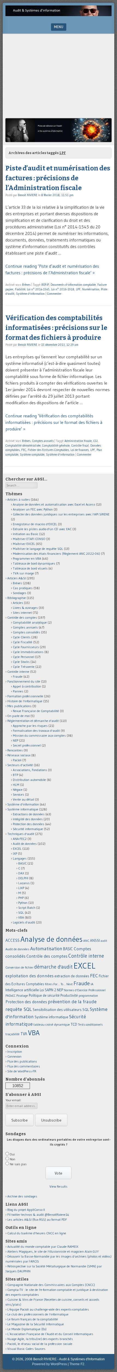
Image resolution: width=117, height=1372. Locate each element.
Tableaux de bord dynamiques (34, 563)
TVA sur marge (23, 573)
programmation (88, 996)
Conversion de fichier (19, 967)
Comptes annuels (43, 441)
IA (92, 984)
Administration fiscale (78, 441)
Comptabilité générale (56, 445)
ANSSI (95, 940)
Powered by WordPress (49, 1364)
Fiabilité (20, 289)
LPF (78, 289)
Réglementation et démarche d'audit (33, 721)
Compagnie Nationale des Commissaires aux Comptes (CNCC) (51, 1285)
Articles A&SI (16, 578)
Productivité (69, 995)
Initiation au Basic (25, 534)
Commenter (54, 294)
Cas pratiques (23, 588)
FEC (23, 450)
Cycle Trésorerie (24, 667)
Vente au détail (23, 799)
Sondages (19, 593)
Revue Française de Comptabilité (36, 711)
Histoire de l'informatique (24, 701)
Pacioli (17, 760)
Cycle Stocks (21, 662)
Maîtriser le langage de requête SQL (38, 549)
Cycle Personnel (23, 657)
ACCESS (12, 940)
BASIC (22, 863)
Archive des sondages (22, 1196)
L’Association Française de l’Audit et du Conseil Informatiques (50, 1334)
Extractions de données (29, 814)
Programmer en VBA (27, 558)
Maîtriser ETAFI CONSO (29, 539)
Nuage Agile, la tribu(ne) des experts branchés (40, 1339)
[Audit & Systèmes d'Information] (58, 14)
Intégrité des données (28, 819)
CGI (95, 441)
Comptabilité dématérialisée (23, 445)
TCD (74, 1024)
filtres (49, 984)
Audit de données (25, 844)
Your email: (13, 1100)
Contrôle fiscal (80, 445)
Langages (20, 858)
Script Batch (26, 907)
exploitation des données (29, 975)
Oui (12, 1154)
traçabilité (12, 1034)
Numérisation (90, 289)
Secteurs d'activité (20, 765)
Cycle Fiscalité (22, 642)
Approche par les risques (30, 726)
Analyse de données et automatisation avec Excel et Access (54, 504)
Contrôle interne (18, 671)
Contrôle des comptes (22, 617)
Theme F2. (77, 1364)
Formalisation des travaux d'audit (36, 730)
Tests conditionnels (90, 1024)
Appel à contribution (27, 686)
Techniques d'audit (20, 834)
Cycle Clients (21, 637)
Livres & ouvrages (25, 608)
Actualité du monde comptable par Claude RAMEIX (42, 1246)
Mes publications (19, 706)
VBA (21, 917)
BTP (15, 775)
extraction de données (71, 976)
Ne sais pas (18, 1164)
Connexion (14, 1056)
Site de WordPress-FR (21, 1071)
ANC (86, 941)
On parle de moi (18, 716)
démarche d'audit (53, 967)
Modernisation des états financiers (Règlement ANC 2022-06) (56, 553)
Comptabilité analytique (30, 622)
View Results (58, 1186)
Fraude (18, 676)
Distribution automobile (29, 780)
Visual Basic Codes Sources (26, 1349)
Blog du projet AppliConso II (26, 1210)
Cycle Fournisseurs (26, 647)
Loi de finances (79, 450)
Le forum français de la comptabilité (32, 1319)
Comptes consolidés (26, 632)
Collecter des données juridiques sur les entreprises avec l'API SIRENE (61, 514)
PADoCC (10, 996)
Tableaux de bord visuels (30, 568)
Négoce (18, 789)
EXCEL (17, 848)
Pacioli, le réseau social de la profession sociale (39, 1344)
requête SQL (18, 1009)
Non (12, 1159)
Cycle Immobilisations (28, 652)
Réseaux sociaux (18, 755)
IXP (15, 853)
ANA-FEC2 (20, 839)
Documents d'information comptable (73, 285)
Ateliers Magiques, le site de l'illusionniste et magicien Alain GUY (53, 1251)
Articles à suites (18, 499)
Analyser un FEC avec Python (33, 509)
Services (18, 794)
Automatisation (46, 948)
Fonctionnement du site (23, 681)
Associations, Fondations (30, 770)
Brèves (26, 285)
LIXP (21, 888)
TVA (23, 1033)
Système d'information (30, 294)
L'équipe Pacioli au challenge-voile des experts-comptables (48, 1309)
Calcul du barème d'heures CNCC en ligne (36, 1233)
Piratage (22, 995)
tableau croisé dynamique (51, 1024)
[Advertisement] (58, 77)
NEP (15, 740)
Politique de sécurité (44, 995)
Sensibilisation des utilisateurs (57, 1009)
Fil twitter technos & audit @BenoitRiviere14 (38, 1214)
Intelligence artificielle (22, 990)
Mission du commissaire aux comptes (39, 735)
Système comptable (32, 454)
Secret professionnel (27, 745)
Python (22, 903)
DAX (21, 873)
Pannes (18, 691)
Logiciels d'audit (24, 922)
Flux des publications (22, 1061)
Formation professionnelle (25, 696)
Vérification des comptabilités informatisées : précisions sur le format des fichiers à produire (56, 327)
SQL (21, 912)
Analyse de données (51, 939)
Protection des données (28, 824)
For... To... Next (63, 984)
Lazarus (24, 883)
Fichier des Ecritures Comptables (48, 450)
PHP (21, 898)
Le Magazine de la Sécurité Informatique (35, 1324)
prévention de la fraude (72, 1002)
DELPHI (23, 878)
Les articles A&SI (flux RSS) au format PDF (37, 1219)
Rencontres (15, 750)
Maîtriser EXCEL (24, 544)
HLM (16, 785)
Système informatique (22, 809)
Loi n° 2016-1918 (62, 289)
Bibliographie (16, 598)
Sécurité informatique (28, 829)
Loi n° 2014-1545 (38, 289)
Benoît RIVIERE (27, 195)
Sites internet (22, 612)
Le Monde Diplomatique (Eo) (27, 1329)
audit (104, 941)
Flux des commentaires (23, 1066)
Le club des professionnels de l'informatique (38, 1314)
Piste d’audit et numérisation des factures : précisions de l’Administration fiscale (57, 178)
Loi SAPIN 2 (48, 990)
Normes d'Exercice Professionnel (85, 990)
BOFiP (45, 285)
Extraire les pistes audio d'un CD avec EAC (42, 529)
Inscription (14, 1051)
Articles (18, 603)
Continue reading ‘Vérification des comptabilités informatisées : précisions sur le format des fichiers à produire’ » (53, 422)
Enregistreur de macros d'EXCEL (35, 524)
